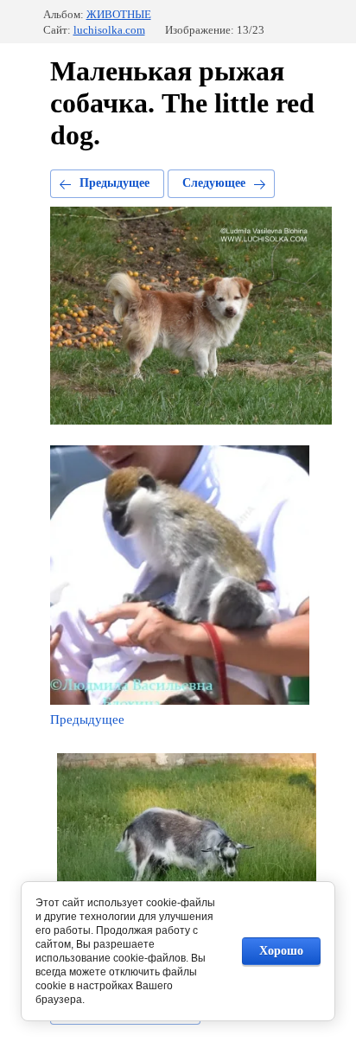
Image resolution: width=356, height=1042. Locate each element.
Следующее (213, 182)
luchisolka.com (109, 29)
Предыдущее (114, 182)
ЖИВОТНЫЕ (118, 14)
